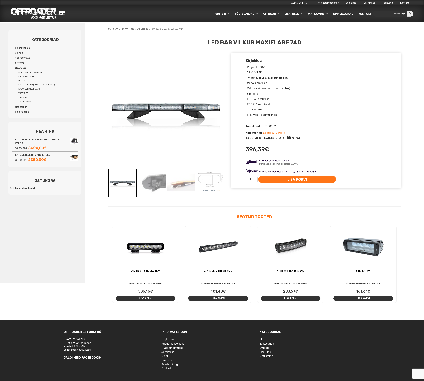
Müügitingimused (172, 347)
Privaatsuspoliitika (172, 343)
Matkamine (316, 13)
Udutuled (23, 81)
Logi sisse (351, 2)
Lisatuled (292, 13)
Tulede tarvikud (26, 101)
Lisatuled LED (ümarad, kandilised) (36, 85)
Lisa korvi (297, 179)
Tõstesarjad (245, 13)
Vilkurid (142, 29)
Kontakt (404, 2)
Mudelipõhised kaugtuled (31, 72)
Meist (164, 356)
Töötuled (23, 93)
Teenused (387, 2)
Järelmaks (369, 2)
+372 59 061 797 (298, 2)
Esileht (113, 29)
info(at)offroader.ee (328, 2)
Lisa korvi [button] (145, 298)
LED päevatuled (26, 76)
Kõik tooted (22, 112)
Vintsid (220, 13)
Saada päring (169, 364)
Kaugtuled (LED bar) (29, 89)
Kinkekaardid (343, 13)
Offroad (269, 13)
